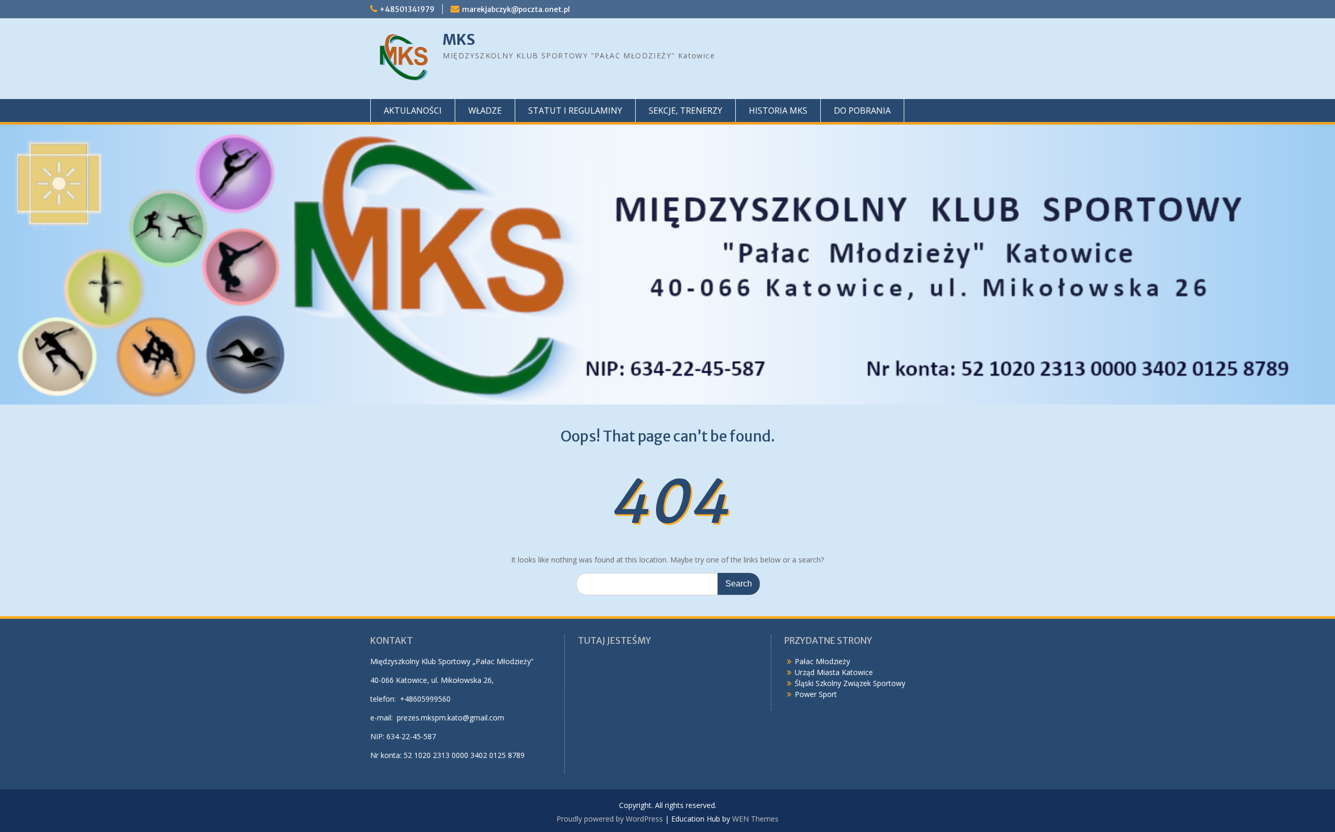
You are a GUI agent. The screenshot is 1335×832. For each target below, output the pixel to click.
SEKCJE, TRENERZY (685, 110)
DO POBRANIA (862, 110)
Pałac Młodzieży (822, 661)
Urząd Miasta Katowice (834, 672)
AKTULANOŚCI (413, 110)
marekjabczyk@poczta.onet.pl (516, 9)
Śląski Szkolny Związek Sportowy (850, 683)
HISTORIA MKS (778, 110)
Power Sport (816, 694)
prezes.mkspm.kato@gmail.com (450, 718)
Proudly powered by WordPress (609, 819)
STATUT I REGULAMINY (575, 110)
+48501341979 (407, 9)
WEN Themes (755, 819)
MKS (459, 39)
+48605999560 (425, 699)
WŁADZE (485, 110)
